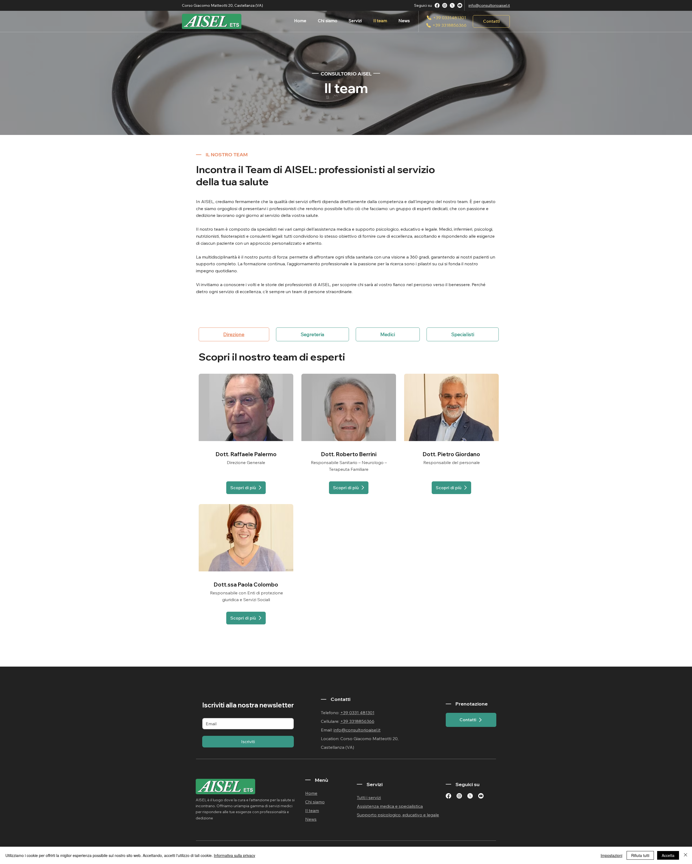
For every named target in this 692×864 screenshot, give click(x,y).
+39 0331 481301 (357, 712)
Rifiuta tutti (640, 855)
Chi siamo (315, 802)
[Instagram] (444, 5)
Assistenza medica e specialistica (390, 806)
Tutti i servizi (369, 797)
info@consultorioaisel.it (489, 5)
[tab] (234, 334)
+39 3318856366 (357, 721)
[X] (452, 5)
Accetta (668, 855)
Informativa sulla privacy (234, 855)
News (311, 819)
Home (311, 793)
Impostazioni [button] (611, 855)
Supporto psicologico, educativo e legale (398, 814)
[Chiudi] (685, 855)
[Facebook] (437, 5)
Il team (312, 810)
